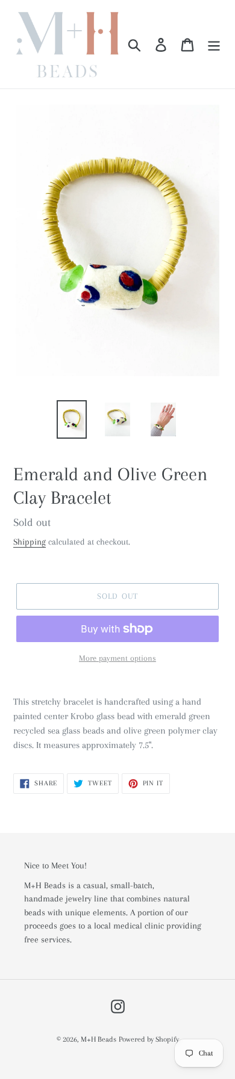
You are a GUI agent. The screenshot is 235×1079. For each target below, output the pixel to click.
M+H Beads (98, 1039)
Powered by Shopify (149, 1039)
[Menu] (214, 44)
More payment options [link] (117, 658)
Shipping (29, 541)
